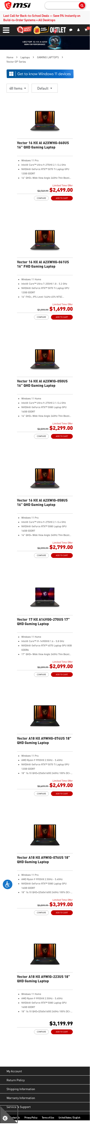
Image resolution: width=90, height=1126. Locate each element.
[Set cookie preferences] (8, 1114)
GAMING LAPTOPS (48, 57)
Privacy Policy (30, 1117)
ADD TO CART (62, 198)
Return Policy (16, 1080)
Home (10, 57)
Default (43, 88)
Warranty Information (21, 1098)
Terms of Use (48, 1117)
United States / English (69, 1117)
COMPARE (41, 198)
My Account (14, 1071)
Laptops (25, 57)
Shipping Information (21, 1089)
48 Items (16, 88)
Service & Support (19, 1107)
